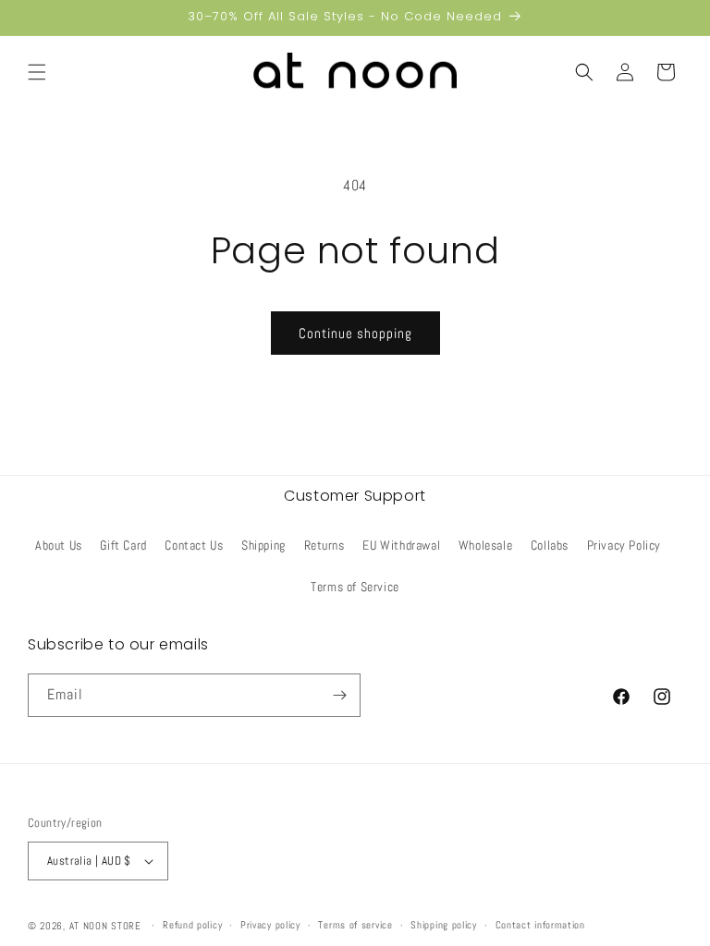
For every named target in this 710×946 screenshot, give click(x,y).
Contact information (540, 924)
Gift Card (123, 545)
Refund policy (192, 924)
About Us (58, 545)
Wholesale (485, 545)
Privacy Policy (624, 545)
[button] (37, 72)
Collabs (550, 545)
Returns (324, 545)
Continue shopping (355, 333)
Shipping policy (443, 924)
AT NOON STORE (105, 925)
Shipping (263, 545)
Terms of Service (355, 586)
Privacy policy (270, 924)
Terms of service (355, 924)
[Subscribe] (339, 695)
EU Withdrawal (401, 545)
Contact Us (194, 545)
